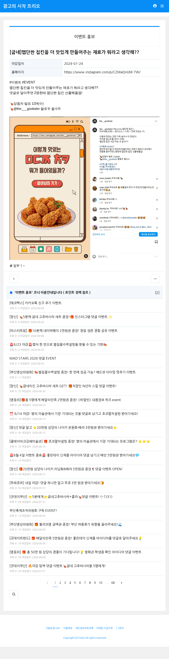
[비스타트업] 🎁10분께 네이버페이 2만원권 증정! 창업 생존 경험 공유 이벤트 (63, 330)
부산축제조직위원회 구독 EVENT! (33, 510)
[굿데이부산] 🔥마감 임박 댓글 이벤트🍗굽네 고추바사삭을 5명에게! (57, 566)
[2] (157, 292)
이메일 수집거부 (104, 628)
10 (100, 582)
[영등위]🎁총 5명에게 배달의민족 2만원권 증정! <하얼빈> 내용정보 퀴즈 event (65, 399)
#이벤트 (15, 82)
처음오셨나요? (53, 628)
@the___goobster (27, 108)
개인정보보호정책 (84, 628)
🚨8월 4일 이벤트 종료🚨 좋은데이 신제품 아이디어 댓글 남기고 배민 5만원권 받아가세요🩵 (74, 455)
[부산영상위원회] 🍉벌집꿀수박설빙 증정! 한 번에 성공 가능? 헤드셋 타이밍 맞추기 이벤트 (72, 372)
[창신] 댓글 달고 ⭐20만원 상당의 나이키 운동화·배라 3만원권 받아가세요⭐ (63, 427)
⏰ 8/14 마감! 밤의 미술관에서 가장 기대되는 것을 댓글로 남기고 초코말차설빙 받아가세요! (73, 413)
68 (113, 582)
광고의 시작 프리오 (21, 6)
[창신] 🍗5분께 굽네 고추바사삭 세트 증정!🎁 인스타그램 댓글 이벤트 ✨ (60, 316)
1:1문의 (120, 628)
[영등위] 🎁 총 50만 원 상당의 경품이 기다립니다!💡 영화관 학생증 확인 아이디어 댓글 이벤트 (75, 552)
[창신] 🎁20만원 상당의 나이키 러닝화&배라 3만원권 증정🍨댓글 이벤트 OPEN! (66, 469)
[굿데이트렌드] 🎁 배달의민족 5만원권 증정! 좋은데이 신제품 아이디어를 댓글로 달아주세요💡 (75, 538)
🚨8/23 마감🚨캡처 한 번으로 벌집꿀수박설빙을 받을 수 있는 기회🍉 (58, 344)
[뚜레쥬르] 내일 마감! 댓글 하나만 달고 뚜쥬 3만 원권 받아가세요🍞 (56, 482)
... (107, 582)
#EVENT (28, 82)
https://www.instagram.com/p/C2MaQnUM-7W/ (102, 72)
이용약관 (67, 628)
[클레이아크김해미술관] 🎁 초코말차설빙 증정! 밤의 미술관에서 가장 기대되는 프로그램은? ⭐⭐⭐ (79, 441)
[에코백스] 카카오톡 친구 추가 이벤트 (35, 303)
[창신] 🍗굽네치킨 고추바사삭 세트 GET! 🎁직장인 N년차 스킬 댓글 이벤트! (63, 386)
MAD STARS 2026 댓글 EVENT (32, 358)
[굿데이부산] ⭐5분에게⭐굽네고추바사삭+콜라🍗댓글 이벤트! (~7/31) (61, 496)
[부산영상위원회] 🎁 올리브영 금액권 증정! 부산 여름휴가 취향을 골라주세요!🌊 (65, 524)
